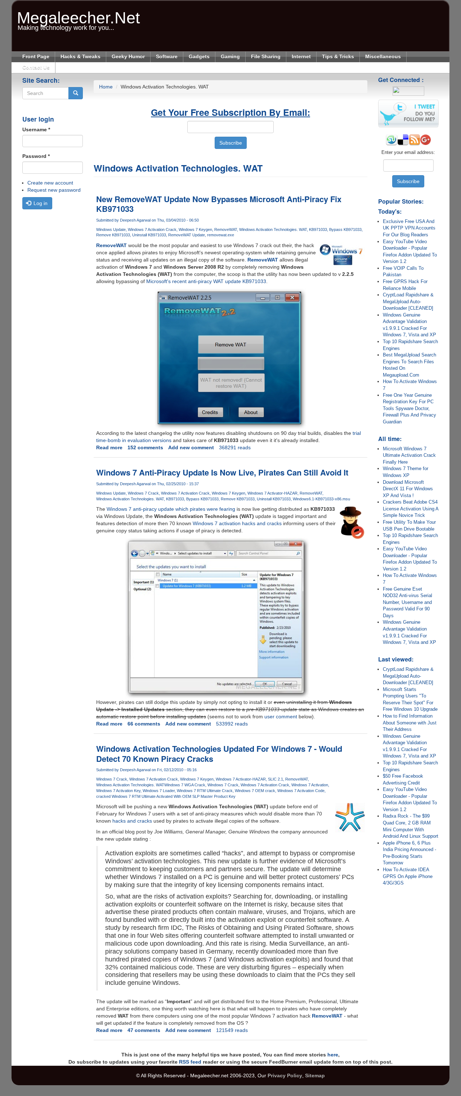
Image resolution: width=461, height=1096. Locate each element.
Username (36, 129)
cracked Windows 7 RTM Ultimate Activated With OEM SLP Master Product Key (166, 796)
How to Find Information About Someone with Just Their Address (410, 722)
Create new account (50, 183)
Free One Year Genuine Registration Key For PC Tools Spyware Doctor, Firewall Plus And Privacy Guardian (409, 408)
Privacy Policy (285, 1075)
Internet (301, 56)
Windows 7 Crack (143, 493)
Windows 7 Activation (309, 785)
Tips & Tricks (338, 56)
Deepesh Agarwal (135, 220)
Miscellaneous (383, 56)
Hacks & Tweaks (80, 56)
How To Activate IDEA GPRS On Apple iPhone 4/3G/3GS (408, 876)
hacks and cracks (132, 821)
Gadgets (199, 56)
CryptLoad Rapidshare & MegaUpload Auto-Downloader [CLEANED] (408, 301)
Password (36, 156)
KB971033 (318, 229)
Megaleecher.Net (78, 14)
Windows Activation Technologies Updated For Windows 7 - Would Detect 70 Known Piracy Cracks (219, 753)
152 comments (145, 447)
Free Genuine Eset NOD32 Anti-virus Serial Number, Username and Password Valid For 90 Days (407, 602)
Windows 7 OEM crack (255, 790)
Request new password (54, 190)
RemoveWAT (225, 229)
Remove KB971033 (113, 235)
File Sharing (266, 56)
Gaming (230, 56)
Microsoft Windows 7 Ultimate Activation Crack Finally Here (409, 455)
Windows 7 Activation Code (301, 790)
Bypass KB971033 (345, 229)
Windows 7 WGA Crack (184, 785)
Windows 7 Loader (159, 790)
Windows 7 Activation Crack (152, 229)
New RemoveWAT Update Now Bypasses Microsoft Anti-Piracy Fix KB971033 (218, 204)
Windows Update (111, 229)
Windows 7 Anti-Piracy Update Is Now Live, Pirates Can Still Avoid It (222, 472)
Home (106, 87)
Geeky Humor (128, 56)
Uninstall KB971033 (149, 235)
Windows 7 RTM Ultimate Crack (205, 790)
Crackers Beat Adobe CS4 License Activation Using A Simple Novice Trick (410, 508)
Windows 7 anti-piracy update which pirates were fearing (171, 509)
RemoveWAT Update (186, 235)
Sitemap (315, 1075)
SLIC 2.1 (275, 779)
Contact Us (36, 67)
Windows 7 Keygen (195, 229)
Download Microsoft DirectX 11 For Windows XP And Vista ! (408, 488)
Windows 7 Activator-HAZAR (272, 493)
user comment (280, 716)
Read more (109, 447)
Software (167, 56)
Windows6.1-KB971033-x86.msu (321, 499)
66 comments (143, 724)
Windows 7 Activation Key (118, 790)
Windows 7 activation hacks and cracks (237, 523)
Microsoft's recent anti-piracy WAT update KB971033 (206, 281)
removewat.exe (220, 235)
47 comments (143, 1030)
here (332, 1055)
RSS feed (190, 1062)
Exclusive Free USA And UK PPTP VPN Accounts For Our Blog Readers (409, 228)
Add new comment (191, 447)
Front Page (35, 56)
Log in (40, 203)
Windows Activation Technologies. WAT (273, 229)
